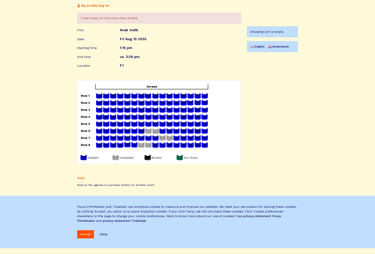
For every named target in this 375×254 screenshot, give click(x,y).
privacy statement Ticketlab (124, 221)
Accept (85, 234)
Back (81, 178)
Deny (103, 234)
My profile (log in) (94, 5)
